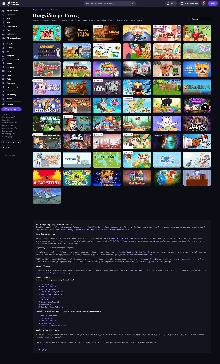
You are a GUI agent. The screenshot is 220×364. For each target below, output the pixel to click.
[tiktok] (3, 142)
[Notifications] (203, 3)
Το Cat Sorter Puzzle (119, 241)
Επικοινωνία (13, 109)
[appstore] (13, 142)
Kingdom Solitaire (134, 270)
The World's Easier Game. (141, 254)
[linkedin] (3, 147)
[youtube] (8, 142)
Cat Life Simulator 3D (128, 252)
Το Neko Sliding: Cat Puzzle (121, 238)
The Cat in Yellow (48, 287)
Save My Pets (46, 304)
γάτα (88, 261)
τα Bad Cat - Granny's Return (68, 229)
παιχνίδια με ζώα (151, 259)
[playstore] (8, 147)
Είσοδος (212, 3)
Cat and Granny (115, 229)
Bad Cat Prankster (49, 289)
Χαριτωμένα (45, 10)
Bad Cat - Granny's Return (52, 307)
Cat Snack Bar (47, 284)
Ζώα (52, 10)
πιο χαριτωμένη (184, 259)
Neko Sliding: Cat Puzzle (51, 294)
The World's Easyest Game (53, 292)
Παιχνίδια (36, 10)
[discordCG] (18, 142)
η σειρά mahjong (59, 273)
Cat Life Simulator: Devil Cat (94, 229)
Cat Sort (44, 299)
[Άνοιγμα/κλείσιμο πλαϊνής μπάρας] (3, 3)
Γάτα (57, 10)
